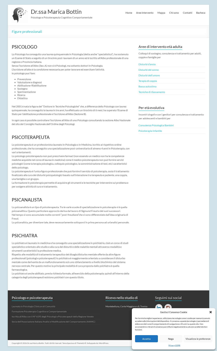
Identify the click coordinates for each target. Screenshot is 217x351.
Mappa (161, 12)
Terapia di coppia (148, 80)
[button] (210, 312)
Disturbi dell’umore (149, 75)
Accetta (146, 338)
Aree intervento (144, 12)
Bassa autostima (147, 86)
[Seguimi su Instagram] (168, 308)
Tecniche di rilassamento (152, 91)
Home (128, 12)
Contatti (187, 12)
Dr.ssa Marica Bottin (56, 11)
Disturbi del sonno (149, 69)
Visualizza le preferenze (198, 338)
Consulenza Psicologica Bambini (156, 125)
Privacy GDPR (174, 345)
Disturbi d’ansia (147, 64)
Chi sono (174, 12)
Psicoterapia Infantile (150, 130)
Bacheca (200, 12)
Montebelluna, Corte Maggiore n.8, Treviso (126, 306)
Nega (171, 338)
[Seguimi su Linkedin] (159, 308)
